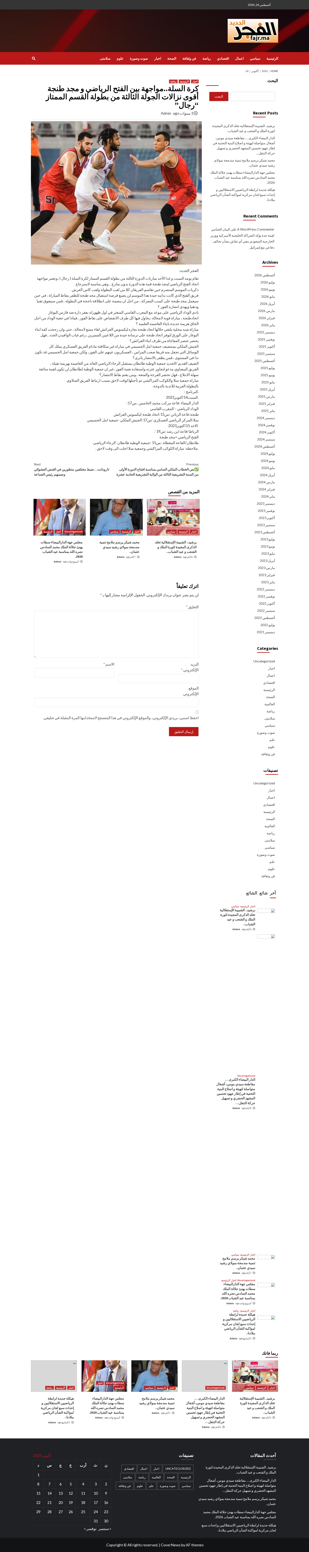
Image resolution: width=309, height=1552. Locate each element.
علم (272, 740)
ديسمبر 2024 (266, 418)
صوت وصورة (139, 58)
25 (83, 1511)
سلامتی (105, 58)
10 (96, 1493)
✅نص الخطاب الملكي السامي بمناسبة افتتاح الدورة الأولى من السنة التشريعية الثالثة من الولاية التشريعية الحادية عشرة (157, 469)
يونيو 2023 (268, 546)
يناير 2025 (268, 411)
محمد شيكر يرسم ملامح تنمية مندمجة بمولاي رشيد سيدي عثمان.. (119, 547)
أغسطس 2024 (264, 446)
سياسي (255, 58)
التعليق (192, 606)
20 (60, 1502)
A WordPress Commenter (255, 229)
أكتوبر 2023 (267, 518)
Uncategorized (73, 531)
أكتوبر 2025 (267, 346)
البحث (272, 80)
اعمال (239, 58)
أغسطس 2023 (264, 532)
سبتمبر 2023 (266, 525)
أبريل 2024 (267, 475)
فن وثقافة (189, 58)
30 (106, 1521)
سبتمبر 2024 (266, 439)
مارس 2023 (266, 568)
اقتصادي (223, 58)
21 (49, 1502)
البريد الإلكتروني (190, 667)
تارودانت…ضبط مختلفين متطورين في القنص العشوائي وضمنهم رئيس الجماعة (71, 469)
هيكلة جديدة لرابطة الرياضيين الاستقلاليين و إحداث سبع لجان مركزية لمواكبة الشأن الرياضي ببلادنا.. (242, 194)
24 (96, 1511)
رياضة (206, 58)
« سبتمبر (104, 1528)
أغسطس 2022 (264, 618)
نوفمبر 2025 (266, 339)
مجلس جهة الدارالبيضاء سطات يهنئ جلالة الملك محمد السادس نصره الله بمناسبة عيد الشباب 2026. (242, 177)
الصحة (171, 58)
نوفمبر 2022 (266, 596)
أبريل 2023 (267, 560)
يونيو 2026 (268, 289)
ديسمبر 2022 (266, 589)
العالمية (269, 704)
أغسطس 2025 (264, 361)
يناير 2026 (268, 325)
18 (83, 1502)
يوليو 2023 (267, 539)
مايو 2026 (268, 296)
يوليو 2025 (267, 368)
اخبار (157, 58)
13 (60, 1493)
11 (83, 1493)
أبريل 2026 (267, 303)
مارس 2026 (266, 311)
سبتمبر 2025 (266, 353)
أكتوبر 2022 (267, 603)
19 (71, 1502)
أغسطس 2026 (264, 275)
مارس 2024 (266, 482)
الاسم (108, 664)
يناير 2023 (268, 582)
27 (60, 1511)
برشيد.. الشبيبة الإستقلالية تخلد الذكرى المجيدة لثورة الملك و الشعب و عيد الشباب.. (176, 547)
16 (106, 1502)
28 (49, 1511)
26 (71, 1511)
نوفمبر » (90, 1528)
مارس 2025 (266, 396)
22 (38, 1502)
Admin (166, 113)
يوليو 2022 (267, 625)
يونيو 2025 (268, 375)
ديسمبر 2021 (266, 632)
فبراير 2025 (267, 403)
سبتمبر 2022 (266, 610)
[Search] (33, 58)
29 (38, 1511)
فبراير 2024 (267, 489)
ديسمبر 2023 (266, 503)
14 (49, 1493)
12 (71, 1493)
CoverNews (171, 1545)
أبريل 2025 (267, 389)
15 (38, 1493)
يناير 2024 (268, 496)
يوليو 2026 (267, 282)
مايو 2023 (268, 553)
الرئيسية (272, 58)
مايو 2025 (268, 382)
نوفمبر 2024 (266, 425)
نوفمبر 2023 (266, 511)
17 (96, 1502)
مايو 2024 (268, 468)
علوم (120, 58)
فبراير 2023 (267, 575)
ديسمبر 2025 (266, 332)
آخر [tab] (273, 892)
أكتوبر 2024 (267, 432)
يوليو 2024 (267, 453)
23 (106, 1511)
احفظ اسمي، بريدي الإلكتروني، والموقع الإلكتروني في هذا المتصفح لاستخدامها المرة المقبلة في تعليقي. (121, 717)
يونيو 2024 (268, 461)
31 (96, 1521)
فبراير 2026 (267, 318)
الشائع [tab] (251, 892)
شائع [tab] (263, 892)
